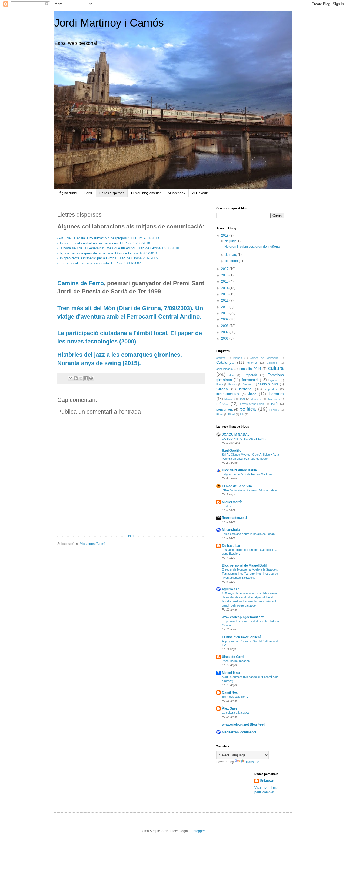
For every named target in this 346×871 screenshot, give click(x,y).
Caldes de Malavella (264, 357)
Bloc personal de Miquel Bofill (244, 565)
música (222, 403)
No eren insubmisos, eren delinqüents (252, 247)
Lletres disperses (111, 193)
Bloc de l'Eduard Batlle (239, 470)
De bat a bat (231, 546)
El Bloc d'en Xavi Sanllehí (241, 637)
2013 (225, 294)
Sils (242, 414)
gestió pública (268, 384)
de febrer (232, 261)
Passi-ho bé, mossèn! (236, 661)
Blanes (237, 357)
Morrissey (274, 399)
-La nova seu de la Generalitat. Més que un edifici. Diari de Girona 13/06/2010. (118, 248)
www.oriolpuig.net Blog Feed (243, 724)
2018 (225, 235)
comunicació (224, 368)
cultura (276, 368)
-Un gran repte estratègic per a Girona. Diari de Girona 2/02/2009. (108, 258)
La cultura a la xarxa (235, 712)
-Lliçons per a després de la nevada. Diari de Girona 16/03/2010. (107, 253)
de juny (231, 241)
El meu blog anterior (146, 193)
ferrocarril (250, 379)
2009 (225, 319)
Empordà (250, 375)
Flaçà (219, 384)
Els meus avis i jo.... (235, 696)
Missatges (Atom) (92, 544)
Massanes (257, 399)
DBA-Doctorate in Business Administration (249, 490)
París (274, 403)
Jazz (252, 394)
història (245, 389)
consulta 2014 (250, 369)
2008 (225, 326)
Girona (222, 389)
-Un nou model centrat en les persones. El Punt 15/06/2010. (104, 243)
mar (242, 398)
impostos (271, 389)
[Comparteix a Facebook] (86, 378)
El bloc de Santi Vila (237, 486)
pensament (224, 410)
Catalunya (225, 362)
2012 (225, 300)
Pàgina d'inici (67, 193)
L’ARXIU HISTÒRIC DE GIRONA (243, 438)
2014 (225, 288)
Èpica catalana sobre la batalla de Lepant (248, 533)
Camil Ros (230, 692)
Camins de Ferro (80, 283)
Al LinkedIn (200, 193)
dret (231, 375)
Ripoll (231, 414)
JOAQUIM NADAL (235, 434)
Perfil (88, 193)
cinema (252, 362)
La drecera (229, 506)
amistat (220, 357)
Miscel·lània (231, 673)
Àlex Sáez (229, 708)
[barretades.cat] (234, 518)
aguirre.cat (230, 589)
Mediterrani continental (239, 732)
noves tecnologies (252, 403)
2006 (225, 338)
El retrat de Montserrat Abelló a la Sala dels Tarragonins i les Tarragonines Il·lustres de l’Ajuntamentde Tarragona (250, 573)
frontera (247, 384)
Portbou (274, 409)
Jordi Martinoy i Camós (109, 23)
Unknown (267, 781)
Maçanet (229, 399)
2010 (225, 313)
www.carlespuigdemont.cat (243, 617)
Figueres (273, 380)
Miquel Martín (232, 502)
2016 (225, 275)
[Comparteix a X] (81, 378)
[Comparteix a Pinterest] (91, 378)
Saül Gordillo (231, 450)
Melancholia (231, 530)
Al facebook (176, 193)
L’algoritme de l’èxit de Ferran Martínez (247, 474)
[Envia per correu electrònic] (70, 378)
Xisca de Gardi (233, 657)
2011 (225, 307)
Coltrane (272, 362)
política (247, 409)
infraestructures (227, 394)
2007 (225, 332)
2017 (225, 269)
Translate (252, 762)
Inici (131, 536)
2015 (225, 281)
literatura (276, 394)
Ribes (219, 414)
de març (231, 255)
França (232, 384)
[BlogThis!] (75, 378)
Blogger (199, 831)
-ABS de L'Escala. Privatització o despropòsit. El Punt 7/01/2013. (108, 238)
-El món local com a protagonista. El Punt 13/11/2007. (99, 263)
